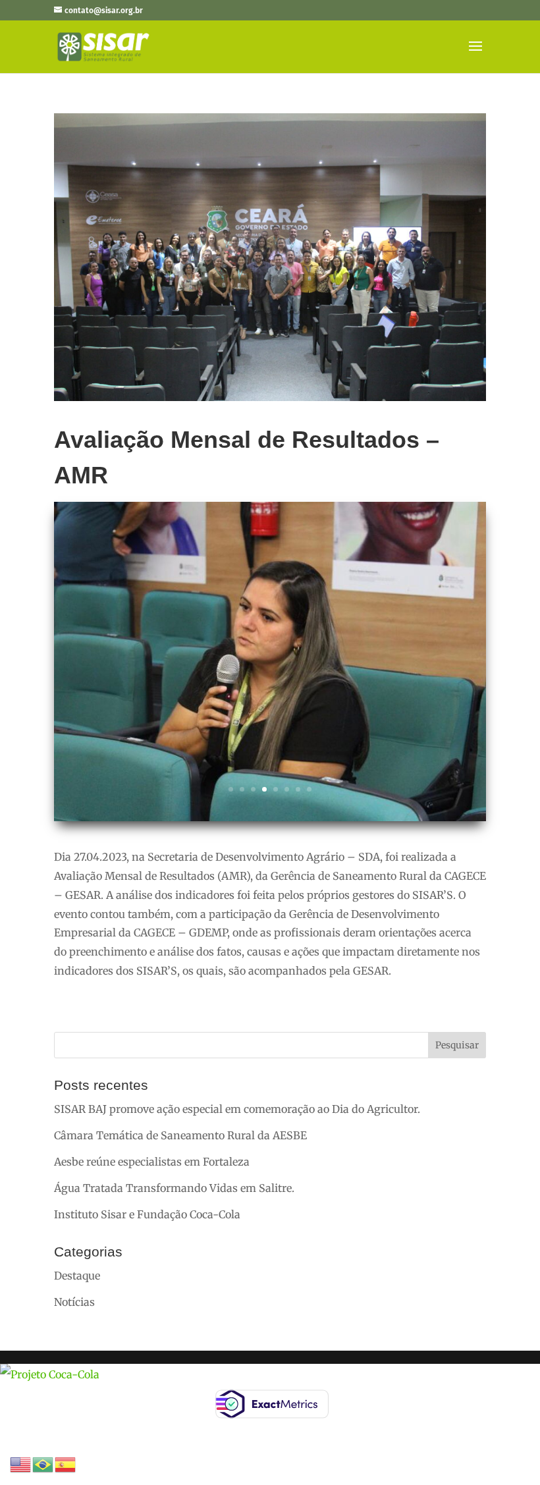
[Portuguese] (43, 1463)
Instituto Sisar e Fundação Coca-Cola (147, 1214)
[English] (21, 1463)
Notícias (74, 1302)
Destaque (77, 1275)
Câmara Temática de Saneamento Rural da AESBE (180, 1135)
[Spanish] (66, 1463)
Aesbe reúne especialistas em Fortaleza (152, 1161)
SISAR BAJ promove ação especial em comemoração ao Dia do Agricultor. (237, 1109)
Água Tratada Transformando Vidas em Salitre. (174, 1188)
